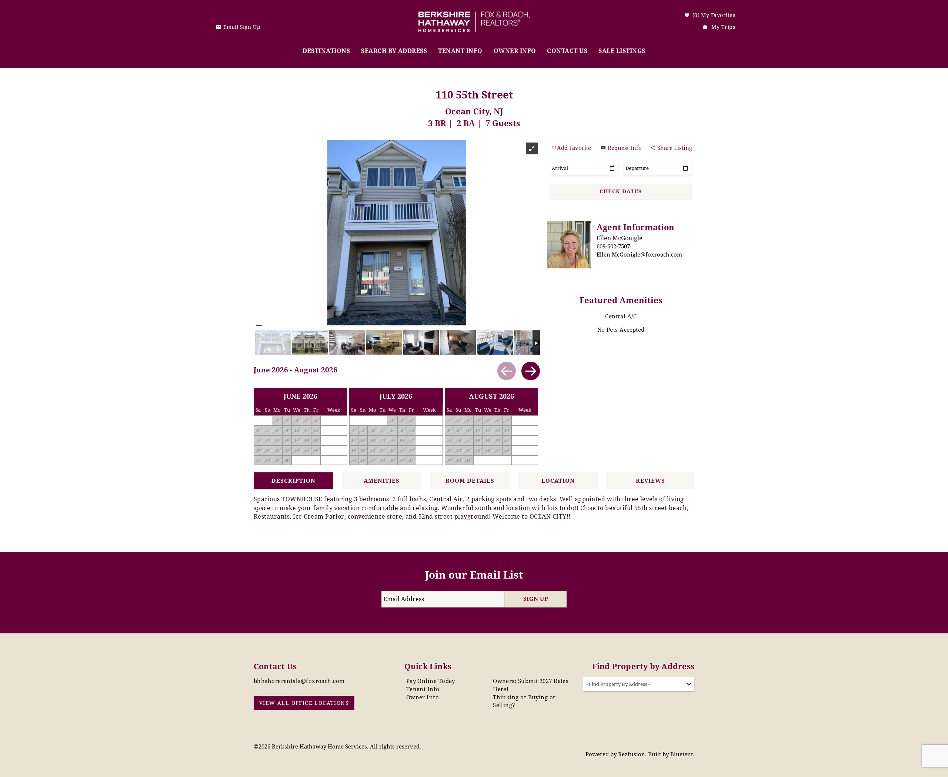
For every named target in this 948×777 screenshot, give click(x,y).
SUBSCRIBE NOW (473, 433)
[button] (477, 371)
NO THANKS (474, 454)
